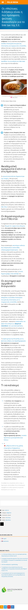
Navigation (3, 2)
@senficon (8, 520)
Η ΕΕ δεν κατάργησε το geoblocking (9, 564)
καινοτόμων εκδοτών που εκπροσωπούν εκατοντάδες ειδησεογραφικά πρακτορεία (13, 248)
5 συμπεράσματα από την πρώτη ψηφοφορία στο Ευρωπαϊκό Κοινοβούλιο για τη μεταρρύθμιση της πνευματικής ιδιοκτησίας (13, 575)
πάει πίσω (4, 207)
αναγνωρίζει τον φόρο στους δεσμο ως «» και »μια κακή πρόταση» (13, 324)
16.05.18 (6, 510)
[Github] (12, 607)
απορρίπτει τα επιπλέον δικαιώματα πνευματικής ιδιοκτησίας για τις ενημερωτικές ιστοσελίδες (11, 300)
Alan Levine (14, 97)
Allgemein (9, 512)
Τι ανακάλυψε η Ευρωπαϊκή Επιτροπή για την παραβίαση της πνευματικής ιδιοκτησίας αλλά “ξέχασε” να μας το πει (14, 569)
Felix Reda (12, 2)
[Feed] (1, 607)
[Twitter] (5, 607)
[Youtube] (9, 607)
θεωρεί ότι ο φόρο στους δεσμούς (15, 226)
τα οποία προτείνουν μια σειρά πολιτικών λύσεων (15, 438)
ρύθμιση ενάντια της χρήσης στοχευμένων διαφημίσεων (13, 447)
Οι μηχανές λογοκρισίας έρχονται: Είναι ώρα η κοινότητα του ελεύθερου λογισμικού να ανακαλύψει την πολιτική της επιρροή (14, 560)
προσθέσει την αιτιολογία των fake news (13, 61)
